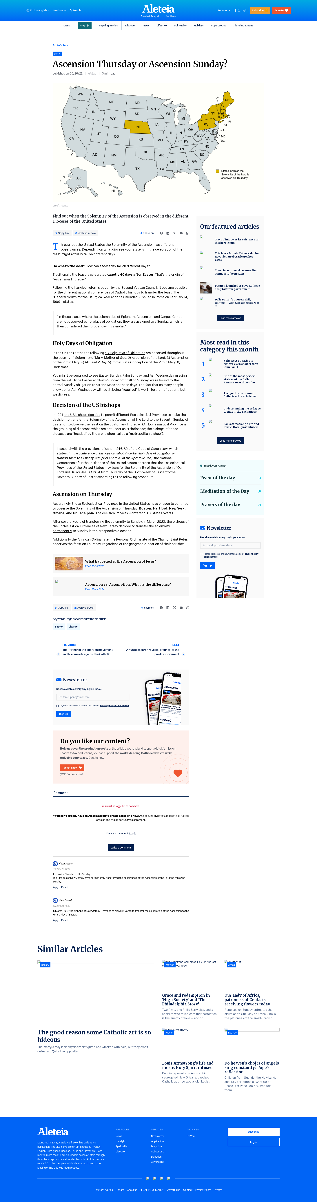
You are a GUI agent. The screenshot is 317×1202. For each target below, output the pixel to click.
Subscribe (258, 10)
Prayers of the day (220, 504)
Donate (279, 10)
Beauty (45, 965)
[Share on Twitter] (174, 233)
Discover (130, 25)
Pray (82, 25)
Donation (156, 1156)
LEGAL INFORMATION (152, 1190)
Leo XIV (232, 1032)
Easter (59, 626)
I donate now (70, 767)
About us (132, 1190)
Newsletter (157, 1136)
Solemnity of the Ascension (133, 244)
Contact (187, 1190)
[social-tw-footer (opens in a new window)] (162, 1179)
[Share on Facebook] (161, 233)
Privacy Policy (203, 1190)
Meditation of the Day (224, 491)
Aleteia (92, 73)
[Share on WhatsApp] (187, 233)
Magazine (156, 1146)
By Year (191, 1136)
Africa (231, 965)
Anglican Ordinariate (93, 539)
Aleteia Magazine (243, 25)
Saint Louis (171, 16)
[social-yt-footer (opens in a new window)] (148, 1179)
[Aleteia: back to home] (158, 8)
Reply (55, 887)
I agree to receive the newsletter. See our (94, 705)
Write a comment (121, 847)
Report (64, 887)
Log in (244, 10)
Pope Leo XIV (218, 25)
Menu (66, 25)
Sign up (63, 714)
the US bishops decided (82, 415)
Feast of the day (217, 478)
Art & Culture (60, 45)
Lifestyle (162, 25)
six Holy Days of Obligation (125, 353)
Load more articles (230, 318)
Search (77, 10)
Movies (170, 965)
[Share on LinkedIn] (167, 233)
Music (169, 1032)
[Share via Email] (181, 233)
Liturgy (73, 626)
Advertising (157, 1161)
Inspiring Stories (108, 25)
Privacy (218, 1190)
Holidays (199, 25)
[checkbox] (57, 706)
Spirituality (180, 25)
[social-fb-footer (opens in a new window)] (155, 1179)
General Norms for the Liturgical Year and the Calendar (95, 297)
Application (157, 1141)
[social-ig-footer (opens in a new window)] (169, 1179)
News (146, 25)
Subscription (158, 1151)
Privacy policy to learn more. (114, 705)
